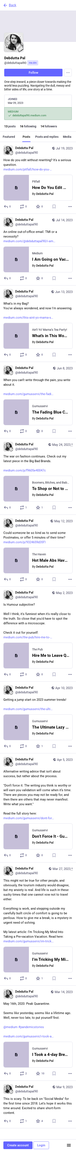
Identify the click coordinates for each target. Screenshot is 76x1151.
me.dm (33, 62)
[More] (70, 206)
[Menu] (68, 72)
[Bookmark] (54, 206)
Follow (33, 73)
